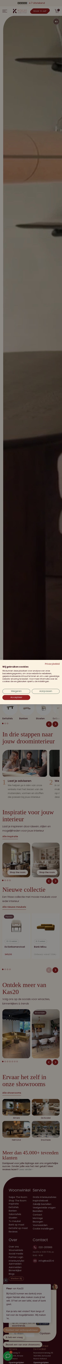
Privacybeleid (52, 663)
